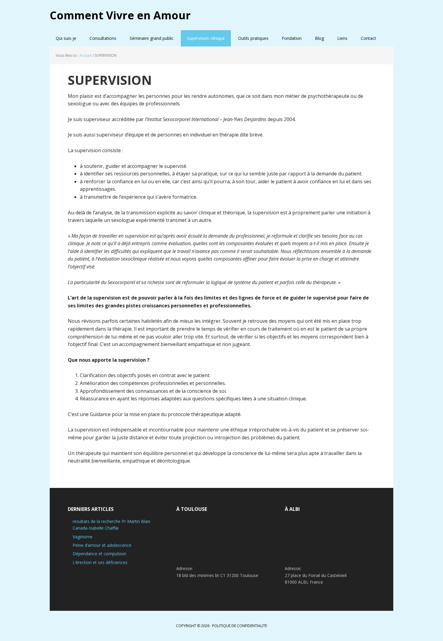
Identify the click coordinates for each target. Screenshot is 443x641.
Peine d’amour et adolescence (102, 545)
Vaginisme (83, 537)
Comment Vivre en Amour (120, 15)
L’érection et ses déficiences (100, 562)
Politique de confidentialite (239, 625)
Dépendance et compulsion (99, 553)
